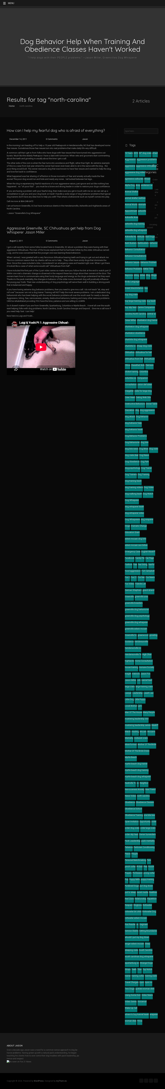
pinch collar (130, 866)
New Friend (150, 789)
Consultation (131, 384)
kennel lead (146, 680)
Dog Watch (148, 494)
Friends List (140, 584)
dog (137, 410)
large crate (130, 686)
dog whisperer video (134, 513)
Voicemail (142, 1001)
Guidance (129, 641)
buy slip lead (131, 307)
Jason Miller (130, 680)
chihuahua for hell (143, 352)
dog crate (153, 449)
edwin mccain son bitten (136, 545)
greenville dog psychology (137, 616)
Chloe (127, 365)
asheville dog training (135, 224)
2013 (136, 153)
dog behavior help (133, 423)
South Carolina (145, 950)
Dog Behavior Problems (136, 436)
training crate (151, 976)
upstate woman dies (144, 988)
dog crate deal (131, 455)
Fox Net (141, 577)
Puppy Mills (134, 879)
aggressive (130, 166)
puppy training (147, 879)
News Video (130, 796)
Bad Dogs (150, 236)
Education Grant (132, 532)
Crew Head (130, 397)
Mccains (151, 731)
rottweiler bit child (133, 911)
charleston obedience (135, 333)
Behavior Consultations (135, 256)
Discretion (129, 410)
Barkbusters (143, 243)
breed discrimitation (134, 288)
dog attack (130, 416)
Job (139, 680)
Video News (147, 995)
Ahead (147, 179)
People (134, 853)
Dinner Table (151, 404)
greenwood (143, 635)
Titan (139, 969)
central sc (151, 314)
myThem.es (61, 1081)
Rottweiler (147, 905)
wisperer (154, 1014)
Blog (148, 275)
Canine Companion (146, 307)
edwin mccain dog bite (135, 539)
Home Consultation (144, 661)
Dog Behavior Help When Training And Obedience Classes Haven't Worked (82, 45)
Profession (137, 873)
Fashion (128, 564)
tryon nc (148, 982)
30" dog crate (145, 153)
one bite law (149, 815)
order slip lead (131, 834)
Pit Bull (139, 866)
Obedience (130, 802)
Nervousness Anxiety (134, 789)
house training (131, 667)
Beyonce (129, 275)
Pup (126, 879)
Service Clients (131, 931)
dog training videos (134, 487)
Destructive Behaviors (135, 404)
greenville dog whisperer (136, 622)
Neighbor (144, 783)
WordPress (39, 1081)
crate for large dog (143, 391)
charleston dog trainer (147, 320)
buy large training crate (135, 301)
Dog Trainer (146, 468)
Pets (149, 860)
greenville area (141, 596)
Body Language (132, 281)
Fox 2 (127, 577)
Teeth (133, 969)
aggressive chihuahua (146, 166)
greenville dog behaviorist (137, 609)
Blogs (154, 275)
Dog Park (144, 461)
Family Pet (140, 558)
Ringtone (137, 905)
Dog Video (149, 487)
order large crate (147, 828)
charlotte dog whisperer (136, 339)
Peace (128, 853)
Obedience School (133, 808)
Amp (138, 185)
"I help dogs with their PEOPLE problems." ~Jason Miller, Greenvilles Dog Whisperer (82, 57)
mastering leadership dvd (137, 718)
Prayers (128, 873)
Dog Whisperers (132, 519)
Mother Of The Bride (147, 744)
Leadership (137, 693)
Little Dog (129, 699)
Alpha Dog (130, 185)
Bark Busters (131, 243)
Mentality (129, 738)
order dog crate (132, 828)
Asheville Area (131, 217)
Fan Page (149, 558)
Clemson (149, 365)
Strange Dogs (146, 963)
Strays (128, 969)
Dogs (127, 526)
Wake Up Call (131, 1008)
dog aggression (147, 410)
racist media (142, 892)
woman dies (130, 1021)
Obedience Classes (145, 802)
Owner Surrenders (147, 834)
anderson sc (147, 185)
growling (153, 635)
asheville (142, 211)
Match (128, 731)
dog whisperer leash (134, 506)
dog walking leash (133, 494)
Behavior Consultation (135, 249)
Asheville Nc (130, 236)
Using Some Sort (133, 995)
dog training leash (133, 481)
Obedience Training (134, 815)
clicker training (131, 371)
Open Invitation (132, 821)
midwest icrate (141, 738)
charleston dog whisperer (137, 326)
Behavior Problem (148, 262)
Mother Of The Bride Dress (137, 751)
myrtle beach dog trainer (136, 763)
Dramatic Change (139, 526)
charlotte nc (130, 346)
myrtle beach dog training (137, 770)
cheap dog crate (144, 346)
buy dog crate (131, 294)
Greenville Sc (131, 635)
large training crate (144, 686)
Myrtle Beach (131, 757)
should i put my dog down (137, 937)
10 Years (129, 153)
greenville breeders (134, 603)
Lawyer (128, 693)
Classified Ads (138, 365)
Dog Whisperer (132, 500)
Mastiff (154, 725)
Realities (153, 892)
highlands (129, 661)
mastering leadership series (138, 725)
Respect (129, 905)
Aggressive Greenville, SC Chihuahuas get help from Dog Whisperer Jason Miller (54, 230)
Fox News (150, 577)
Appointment (131, 211)
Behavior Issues (132, 262)
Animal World (131, 204)
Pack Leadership (132, 841)
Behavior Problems (133, 269)
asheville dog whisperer (136, 230)
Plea (145, 866)
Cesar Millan (130, 320)
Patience (129, 847)
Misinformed (131, 744)
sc (137, 924)
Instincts (136, 673)
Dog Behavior (142, 416)
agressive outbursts (134, 179)
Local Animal (131, 706)
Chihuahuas (149, 359)
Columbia (143, 371)
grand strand (148, 590)
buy (146, 288)
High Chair (147, 654)
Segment (143, 924)
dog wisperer (147, 519)
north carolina (143, 796)
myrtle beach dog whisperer (138, 776)
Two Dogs (130, 988)
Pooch (151, 866)
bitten (142, 275)
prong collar (149, 873)
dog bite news (131, 449)
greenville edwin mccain (136, 628)
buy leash (151, 301)
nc (138, 783)
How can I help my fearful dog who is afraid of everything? (56, 130)
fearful (151, 564)
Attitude (141, 236)
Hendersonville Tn (133, 654)
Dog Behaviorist (132, 442)
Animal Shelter (131, 191)
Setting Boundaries (148, 931)
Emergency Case (132, 551)
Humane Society (146, 667)
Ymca (139, 1021)
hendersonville (141, 641)
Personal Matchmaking (135, 860)
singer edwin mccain (134, 943)
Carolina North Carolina (135, 314)
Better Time (148, 269)
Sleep (147, 943)
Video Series (131, 1001)
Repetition (152, 898)
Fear (135, 564)
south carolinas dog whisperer (139, 956)
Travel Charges (132, 982)
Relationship (140, 898)
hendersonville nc (133, 648)
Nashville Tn (130, 783)
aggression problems (147, 159)
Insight (128, 673)
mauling (135, 731)
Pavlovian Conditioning (144, 847)
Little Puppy (140, 699)
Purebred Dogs (132, 886)
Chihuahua (130, 352)
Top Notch (147, 969)
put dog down (146, 886)
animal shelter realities (135, 198)
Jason (85, 139)
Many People (149, 712)
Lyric (140, 706)
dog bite (144, 442)
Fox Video (129, 584)
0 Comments (52, 139)
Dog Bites (143, 449)
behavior (154, 243)
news (156, 205)
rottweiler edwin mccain (136, 918)
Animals (142, 204)
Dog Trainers (131, 474)
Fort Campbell (148, 571)
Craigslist (129, 391)
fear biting (142, 564)
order (153, 821)
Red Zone (129, 898)
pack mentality (148, 841)
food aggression (133, 571)
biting (136, 275)
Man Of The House (133, 712)
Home (11, 106)
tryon (141, 982)
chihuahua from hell (134, 359)
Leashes (156, 192)
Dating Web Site (143, 397)
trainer (128, 976)
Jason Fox (145, 673)
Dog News (144, 455)
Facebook (129, 558)
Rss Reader (130, 924)
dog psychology (132, 468)
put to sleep (130, 892)
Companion (142, 378)
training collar (137, 976)
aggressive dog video (135, 172)
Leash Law (149, 693)
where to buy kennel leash (137, 1014)
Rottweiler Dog (149, 911)
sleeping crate (131, 950)
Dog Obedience (132, 461)
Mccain (143, 731)
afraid (155, 153)
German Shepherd (133, 590)
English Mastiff (148, 551)
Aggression (130, 159)
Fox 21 (134, 577)
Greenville (129, 596)
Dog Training (144, 474)
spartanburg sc (132, 963)
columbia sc (130, 378)
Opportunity (145, 821)
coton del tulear (144, 384)
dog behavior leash (134, 429)
